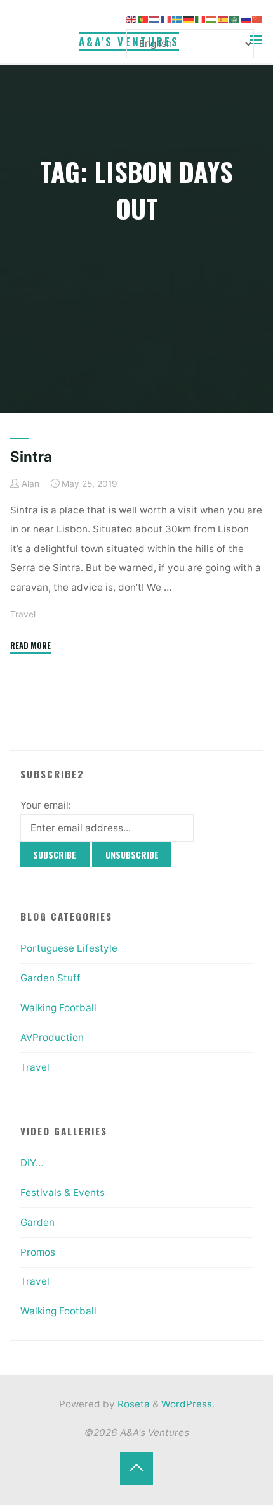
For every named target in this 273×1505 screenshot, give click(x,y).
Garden (37, 1222)
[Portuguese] (143, 19)
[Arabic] (235, 19)
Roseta (132, 1404)
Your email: (45, 805)
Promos (37, 1252)
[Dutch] (155, 19)
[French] (166, 19)
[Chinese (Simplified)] (257, 19)
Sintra (31, 456)
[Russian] (246, 19)
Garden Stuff (50, 978)
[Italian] (200, 19)
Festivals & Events (62, 1193)
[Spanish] (223, 19)
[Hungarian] (212, 19)
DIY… (32, 1163)
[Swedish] (177, 19)
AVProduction (52, 1037)
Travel (23, 614)
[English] (132, 19)
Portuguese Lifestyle (68, 948)
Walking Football (58, 1008)
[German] (189, 19)
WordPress (186, 1404)
